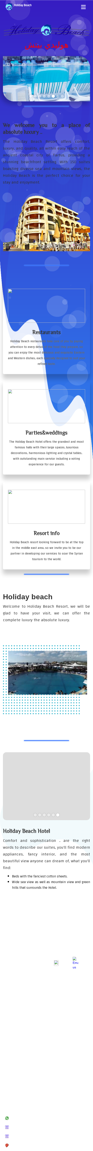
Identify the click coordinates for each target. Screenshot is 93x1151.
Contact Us (10, 1067)
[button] (83, 7)
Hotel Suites (11, 1034)
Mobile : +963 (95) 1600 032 (33, 1109)
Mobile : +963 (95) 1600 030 (33, 1091)
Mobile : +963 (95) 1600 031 (33, 1100)
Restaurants (11, 1050)
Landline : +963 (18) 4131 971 (34, 1136)
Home (6, 1026)
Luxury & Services (13, 1042)
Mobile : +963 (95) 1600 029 (33, 1118)
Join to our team (13, 1059)
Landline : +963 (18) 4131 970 (34, 1127)
